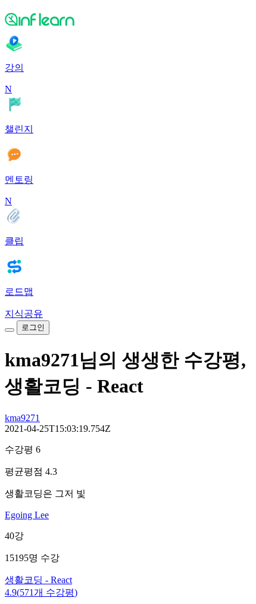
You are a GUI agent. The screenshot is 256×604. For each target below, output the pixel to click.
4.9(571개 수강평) (41, 592)
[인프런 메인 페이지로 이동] (128, 19)
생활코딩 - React (38, 580)
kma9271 (22, 418)
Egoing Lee (27, 515)
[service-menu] (9, 330)
